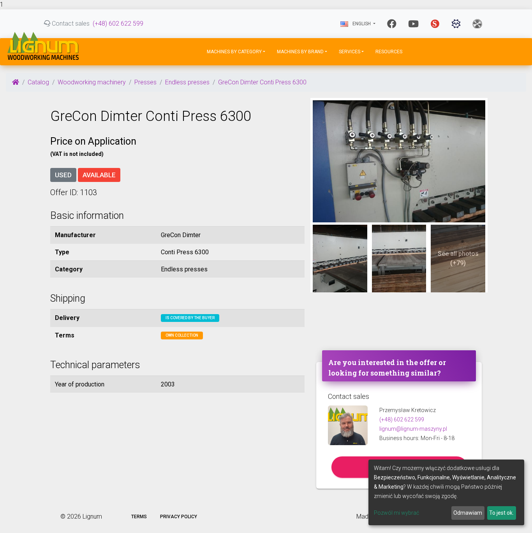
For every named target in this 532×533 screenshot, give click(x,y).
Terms (139, 516)
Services (349, 51)
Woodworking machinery (92, 82)
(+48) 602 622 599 (118, 23)
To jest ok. (501, 513)
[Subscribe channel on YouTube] (413, 23)
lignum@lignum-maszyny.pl (413, 429)
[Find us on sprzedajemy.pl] (435, 23)
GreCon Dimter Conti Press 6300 (262, 82)
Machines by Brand (300, 51)
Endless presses (187, 82)
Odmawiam (467, 513)
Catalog (38, 82)
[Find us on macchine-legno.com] (477, 23)
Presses (145, 82)
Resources (388, 51)
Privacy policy (178, 516)
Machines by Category (234, 51)
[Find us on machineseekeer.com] (456, 23)
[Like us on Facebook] (391, 23)
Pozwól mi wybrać (396, 513)
